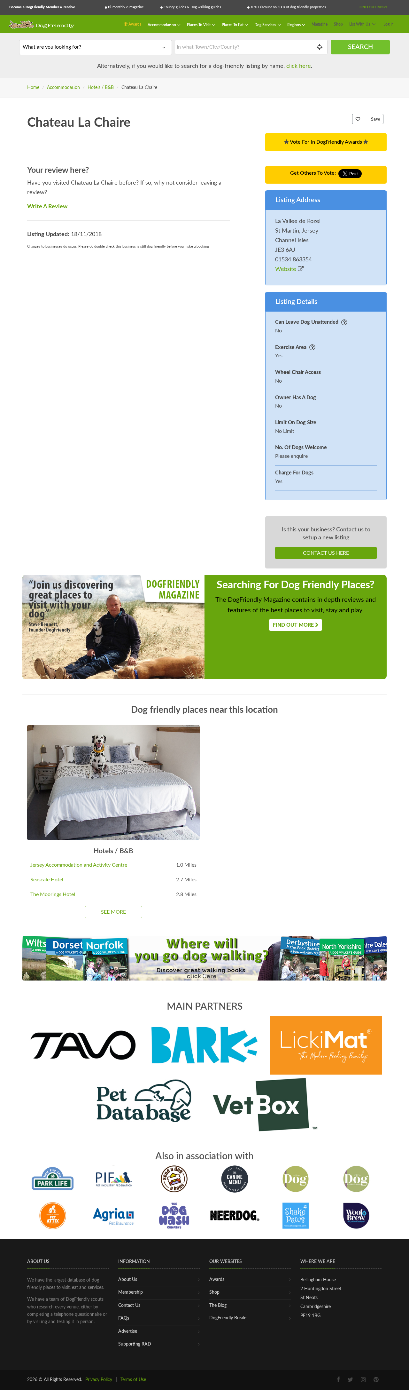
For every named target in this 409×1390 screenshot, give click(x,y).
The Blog (218, 1305)
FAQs (123, 1318)
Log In (388, 24)
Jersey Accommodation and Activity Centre (78, 865)
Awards (134, 24)
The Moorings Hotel (52, 894)
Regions (294, 25)
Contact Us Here (326, 553)
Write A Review (47, 207)
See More (113, 912)
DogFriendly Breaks (228, 1318)
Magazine (320, 24)
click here (298, 66)
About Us (127, 1279)
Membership (130, 1292)
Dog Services (265, 25)
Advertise (127, 1331)
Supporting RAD (134, 1344)
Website (286, 269)
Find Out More (373, 7)
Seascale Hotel (46, 879)
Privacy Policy (98, 1380)
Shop (338, 24)
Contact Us (129, 1305)
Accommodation (162, 25)
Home (33, 87)
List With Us (359, 24)
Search (360, 47)
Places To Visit (199, 25)
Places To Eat (233, 25)
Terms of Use (133, 1380)
